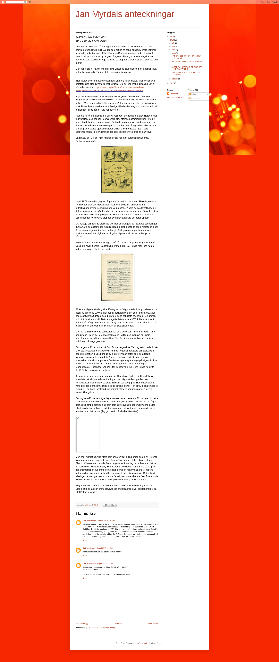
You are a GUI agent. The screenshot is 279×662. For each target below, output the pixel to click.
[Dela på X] (110, 505)
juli (173, 43)
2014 (172, 37)
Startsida (118, 624)
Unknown (174, 94)
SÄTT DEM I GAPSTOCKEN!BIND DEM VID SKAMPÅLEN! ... (187, 68)
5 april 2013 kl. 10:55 (105, 564)
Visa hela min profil (174, 97)
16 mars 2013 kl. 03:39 (106, 521)
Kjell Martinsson (89, 521)
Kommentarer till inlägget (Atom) (102, 628)
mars (174, 53)
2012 (172, 83)
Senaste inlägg (82, 624)
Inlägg (193, 94)
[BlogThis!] (107, 505)
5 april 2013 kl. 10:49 (105, 548)
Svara (85, 540)
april (174, 50)
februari (175, 79)
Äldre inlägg (153, 624)
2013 (172, 40)
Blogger (160, 643)
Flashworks (143, 643)
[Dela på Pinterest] (115, 505)
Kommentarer (196, 99)
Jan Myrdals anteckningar (125, 14)
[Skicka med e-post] (104, 505)
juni (173, 46)
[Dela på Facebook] (112, 505)
